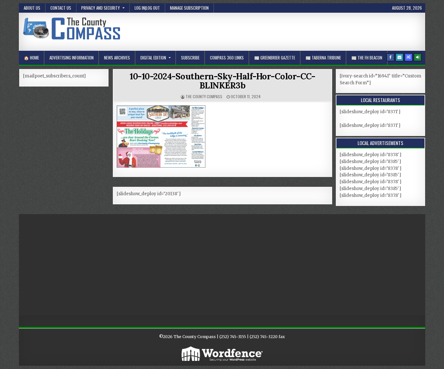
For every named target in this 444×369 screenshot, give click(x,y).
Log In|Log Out (147, 8)
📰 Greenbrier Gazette (274, 57)
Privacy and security (100, 8)
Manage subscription (189, 8)
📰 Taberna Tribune (323, 57)
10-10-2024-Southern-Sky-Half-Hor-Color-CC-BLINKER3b (222, 81)
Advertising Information (71, 57)
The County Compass (204, 96)
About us (32, 8)
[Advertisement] (303, 30)
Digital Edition (153, 57)
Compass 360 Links (227, 57)
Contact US (60, 8)
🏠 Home (31, 57)
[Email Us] (399, 57)
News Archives (117, 57)
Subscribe (190, 57)
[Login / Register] (418, 57)
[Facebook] (390, 57)
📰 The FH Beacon (366, 57)
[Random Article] (408, 57)
